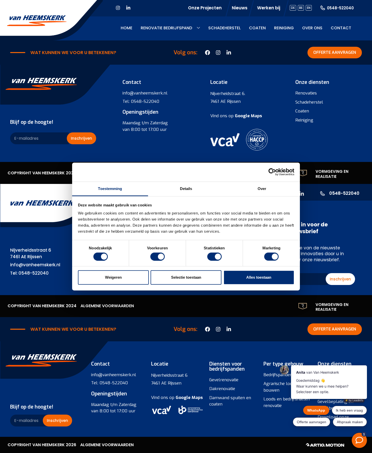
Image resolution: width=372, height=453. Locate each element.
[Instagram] (117, 7)
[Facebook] (207, 329)
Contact (341, 28)
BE (301, 8)
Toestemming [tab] (110, 188)
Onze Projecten (205, 8)
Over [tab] (262, 188)
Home (126, 28)
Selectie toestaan (186, 277)
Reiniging (284, 28)
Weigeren (113, 277)
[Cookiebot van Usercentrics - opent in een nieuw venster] (272, 172)
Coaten (257, 28)
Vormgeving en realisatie (332, 174)
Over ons (312, 28)
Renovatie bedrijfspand (166, 28)
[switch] (157, 256)
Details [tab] (186, 188)
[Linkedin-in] (128, 7)
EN (309, 8)
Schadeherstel (224, 28)
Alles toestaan (258, 277)
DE (293, 8)
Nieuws (239, 8)
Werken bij (268, 8)
